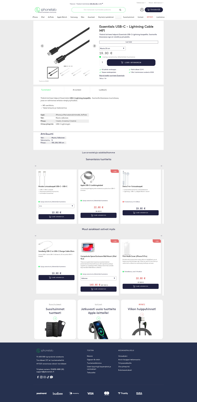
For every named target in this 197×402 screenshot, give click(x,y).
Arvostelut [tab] (77, 90)
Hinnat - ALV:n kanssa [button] (155, 2)
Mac (82, 17)
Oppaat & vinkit (93, 360)
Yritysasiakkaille (125, 363)
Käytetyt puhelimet (106, 17)
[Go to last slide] (42, 46)
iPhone (35, 17)
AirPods (51, 17)
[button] (52, 72)
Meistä (90, 356)
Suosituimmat (128, 17)
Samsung (74, 17)
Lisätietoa (160, 17)
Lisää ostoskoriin (132, 62)
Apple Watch (62, 17)
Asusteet (91, 17)
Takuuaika (91, 373)
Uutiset (140, 17)
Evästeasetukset (125, 370)
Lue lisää (129, 42)
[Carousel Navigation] (34, 165)
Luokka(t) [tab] (103, 90)
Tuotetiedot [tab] (46, 90)
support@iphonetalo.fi (45, 372)
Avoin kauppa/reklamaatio (129, 360)
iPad (42, 17)
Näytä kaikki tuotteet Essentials (111, 76)
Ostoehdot (122, 356)
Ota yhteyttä (124, 367)
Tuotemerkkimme (94, 363)
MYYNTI (150, 17)
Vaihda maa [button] (140, 2)
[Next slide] (94, 46)
